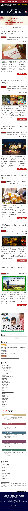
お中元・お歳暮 (14, 37)
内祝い (18, 88)
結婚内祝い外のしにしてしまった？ (8, 353)
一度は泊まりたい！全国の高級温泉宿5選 (10, 358)
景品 (14, 39)
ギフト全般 (20, 86)
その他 (8, 231)
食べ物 (16, 39)
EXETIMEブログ (14, 27)
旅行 (21, 88)
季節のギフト (18, 134)
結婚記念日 (4, 398)
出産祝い (4, 381)
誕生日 (9, 90)
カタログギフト (21, 37)
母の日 (3, 393)
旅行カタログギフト (5, 27)
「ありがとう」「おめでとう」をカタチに (14, 19)
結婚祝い (4, 396)
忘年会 (11, 39)
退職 (3, 401)
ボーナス (4, 375)
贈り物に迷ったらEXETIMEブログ (14, 22)
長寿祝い (4, 404)
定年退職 (4, 384)
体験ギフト (14, 88)
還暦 (3, 402)
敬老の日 (4, 387)
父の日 (3, 395)
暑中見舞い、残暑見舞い (7, 392)
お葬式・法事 (5, 368)
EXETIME (9, 37)
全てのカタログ (5, 412)
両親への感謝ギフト (6, 376)
